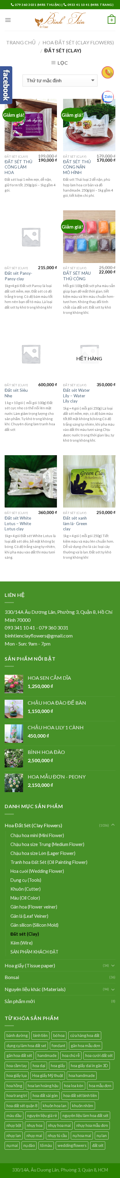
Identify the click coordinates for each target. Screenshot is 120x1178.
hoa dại (39, 1065)
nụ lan (102, 1135)
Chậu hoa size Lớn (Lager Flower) (42, 853)
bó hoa (59, 1035)
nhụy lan (13, 1135)
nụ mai (12, 1145)
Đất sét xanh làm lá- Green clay (75, 523)
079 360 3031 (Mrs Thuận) (38, 4)
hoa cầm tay (16, 1065)
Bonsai (12, 977)
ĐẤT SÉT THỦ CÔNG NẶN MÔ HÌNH (77, 167)
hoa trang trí (16, 1095)
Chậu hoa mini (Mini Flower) (37, 835)
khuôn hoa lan (54, 1105)
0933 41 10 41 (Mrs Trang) (90, 4)
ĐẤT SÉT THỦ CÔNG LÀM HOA (18, 167)
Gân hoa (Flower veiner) (33, 906)
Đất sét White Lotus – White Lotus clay (18, 523)
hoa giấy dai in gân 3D (89, 1065)
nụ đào (29, 1145)
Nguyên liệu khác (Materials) (35, 989)
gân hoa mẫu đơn (85, 1045)
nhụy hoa (34, 1125)
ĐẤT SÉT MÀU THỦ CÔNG (77, 276)
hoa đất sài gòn (45, 1095)
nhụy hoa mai (59, 1125)
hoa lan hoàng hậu (43, 1085)
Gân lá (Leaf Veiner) (29, 916)
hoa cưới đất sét (99, 1055)
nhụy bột (13, 1125)
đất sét (97, 1145)
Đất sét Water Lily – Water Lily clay (76, 395)
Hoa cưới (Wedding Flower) (37, 871)
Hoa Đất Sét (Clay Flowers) (78, 42)
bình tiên (40, 1035)
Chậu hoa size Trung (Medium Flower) (47, 844)
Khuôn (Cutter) (25, 889)
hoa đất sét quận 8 (21, 1105)
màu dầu (14, 1115)
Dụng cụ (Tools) (25, 880)
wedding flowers (72, 1145)
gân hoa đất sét (19, 1055)
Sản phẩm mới (20, 1001)
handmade (47, 1055)
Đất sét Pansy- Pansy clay (18, 276)
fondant (58, 1045)
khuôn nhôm (82, 1105)
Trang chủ (21, 42)
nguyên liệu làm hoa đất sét (85, 1115)
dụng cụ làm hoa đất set (26, 1045)
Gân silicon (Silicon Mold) (34, 925)
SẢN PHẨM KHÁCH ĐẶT (34, 951)
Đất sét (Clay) (24, 934)
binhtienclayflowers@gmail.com (39, 635)
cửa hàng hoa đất (84, 1035)
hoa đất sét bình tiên (80, 1095)
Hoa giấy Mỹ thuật (47, 1075)
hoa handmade (82, 1075)
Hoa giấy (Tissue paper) (30, 965)
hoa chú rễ (71, 1055)
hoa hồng (14, 1085)
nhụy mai (34, 1135)
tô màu (46, 1145)
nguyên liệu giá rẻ (42, 1115)
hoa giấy (58, 1065)
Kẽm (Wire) (21, 942)
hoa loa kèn (73, 1085)
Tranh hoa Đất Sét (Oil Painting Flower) (48, 862)
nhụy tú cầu (57, 1135)
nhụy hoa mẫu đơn (92, 1125)
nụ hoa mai (82, 1135)
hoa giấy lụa (16, 1075)
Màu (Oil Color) (25, 898)
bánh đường (17, 1035)
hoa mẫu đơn (100, 1085)
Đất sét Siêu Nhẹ (16, 393)
